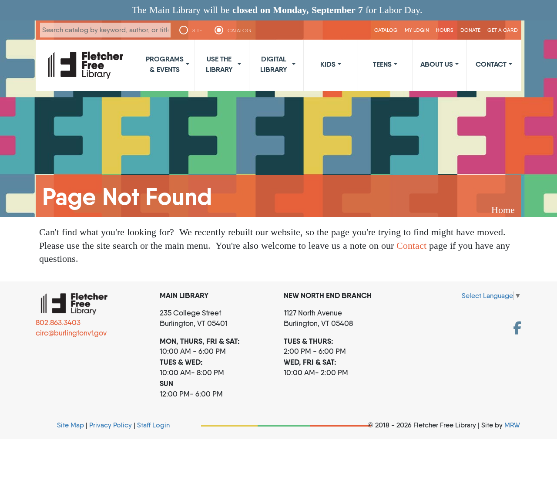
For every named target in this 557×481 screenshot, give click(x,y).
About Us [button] (436, 64)
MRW (512, 425)
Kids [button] (328, 64)
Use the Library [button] (219, 64)
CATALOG (239, 30)
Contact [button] (491, 64)
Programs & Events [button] (165, 64)
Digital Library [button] (273, 64)
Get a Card (502, 30)
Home (503, 209)
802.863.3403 (58, 322)
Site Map (70, 425)
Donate (470, 30)
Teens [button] (382, 64)
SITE (197, 30)
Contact (411, 245)
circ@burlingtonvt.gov (71, 333)
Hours (444, 30)
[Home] (85, 65)
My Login (417, 30)
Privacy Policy (110, 425)
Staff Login (153, 425)
